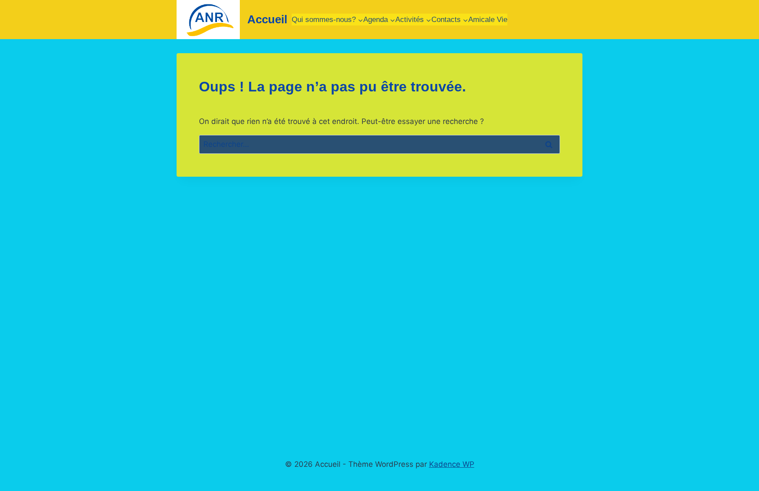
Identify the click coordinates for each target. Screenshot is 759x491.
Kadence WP (451, 464)
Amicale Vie (487, 19)
